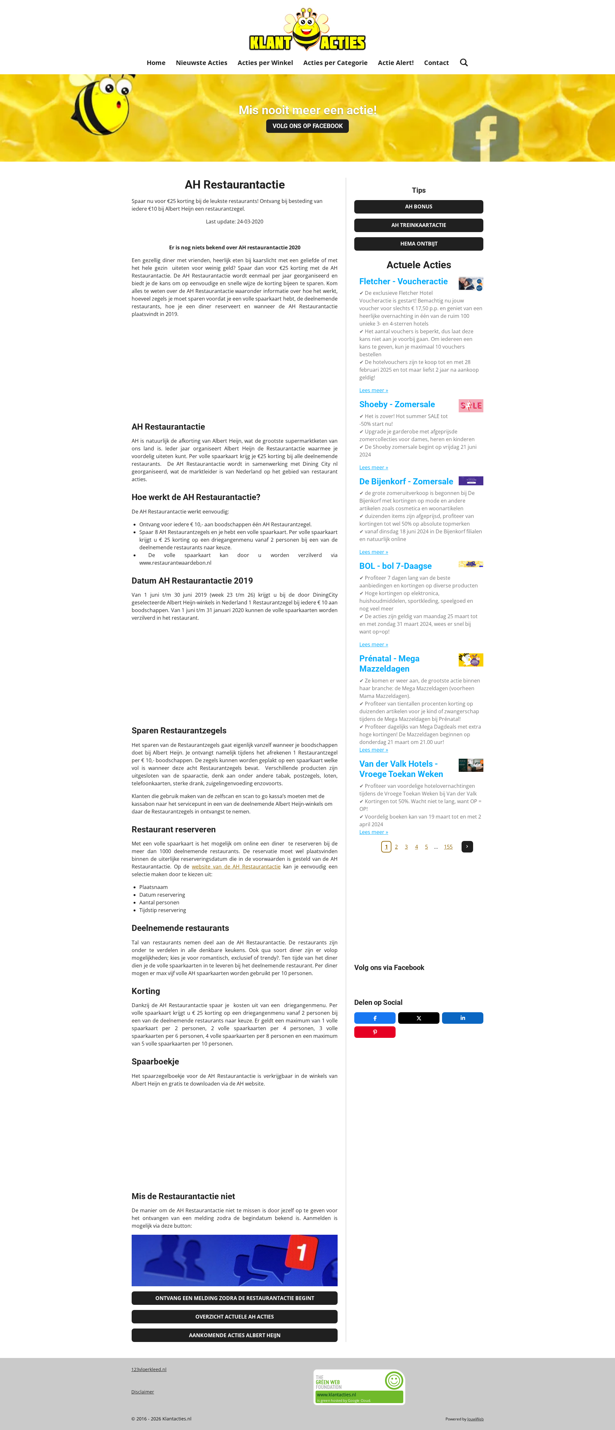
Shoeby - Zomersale (397, 404)
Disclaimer (142, 1392)
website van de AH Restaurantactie (236, 866)
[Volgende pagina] (467, 846)
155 (448, 846)
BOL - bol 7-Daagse (395, 566)
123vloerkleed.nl (149, 1369)
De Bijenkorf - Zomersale (406, 481)
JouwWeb (475, 1419)
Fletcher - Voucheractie (403, 281)
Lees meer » (373, 390)
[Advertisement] (235, 368)
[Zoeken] (463, 62)
